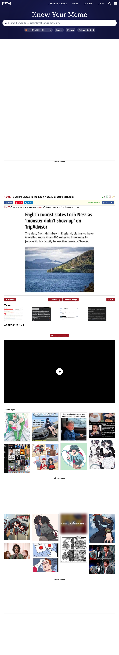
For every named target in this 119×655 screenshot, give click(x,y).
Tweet (29, 203)
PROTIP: (7, 207)
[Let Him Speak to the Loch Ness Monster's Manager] (59, 252)
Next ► (111, 300)
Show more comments (59, 336)
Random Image (70, 300)
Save (19, 203)
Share (9, 203)
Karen (7, 197)
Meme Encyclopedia (57, 3)
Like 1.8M (108, 203)
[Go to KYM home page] (6, 4)
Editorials (88, 3)
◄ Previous (10, 300)
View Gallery (55, 300)
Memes (70, 30)
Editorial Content (86, 30)
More (100, 3)
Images (59, 30)
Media (75, 3)
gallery (41, 207)
